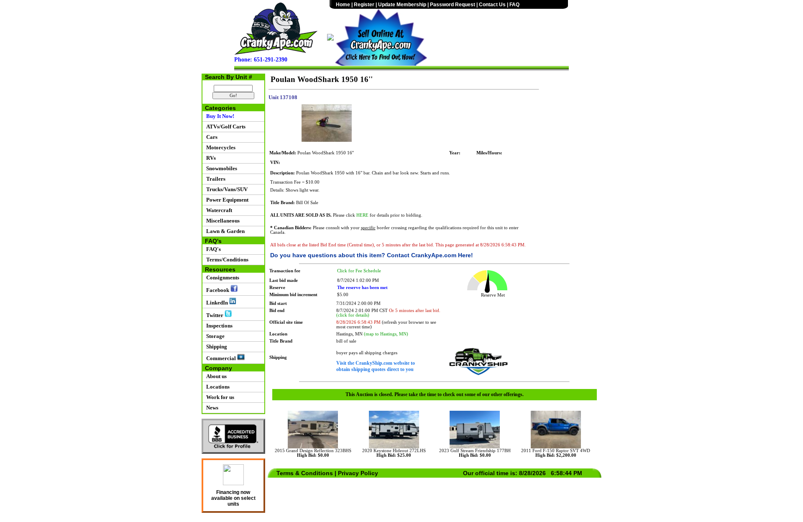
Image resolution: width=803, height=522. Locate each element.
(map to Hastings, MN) (386, 334)
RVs (210, 158)
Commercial (220, 358)
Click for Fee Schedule (359, 271)
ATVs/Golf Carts (225, 126)
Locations (217, 387)
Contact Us (492, 5)
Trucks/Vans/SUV (226, 189)
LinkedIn (216, 302)
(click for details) (352, 315)
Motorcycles (219, 147)
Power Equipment (226, 200)
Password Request (452, 5)
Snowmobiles (220, 168)
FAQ (514, 5)
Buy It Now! (219, 116)
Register (364, 5)
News (211, 407)
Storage (214, 336)
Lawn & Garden (224, 231)
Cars (210, 137)
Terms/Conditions (226, 259)
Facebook (217, 290)
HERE (362, 215)
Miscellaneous (222, 221)
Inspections (218, 325)
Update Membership (402, 5)
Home (343, 5)
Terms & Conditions (304, 473)
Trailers (214, 179)
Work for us (219, 397)
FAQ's (212, 249)
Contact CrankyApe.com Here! (430, 255)
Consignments (221, 277)
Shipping (215, 346)
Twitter (214, 315)
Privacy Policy (358, 473)
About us (215, 376)
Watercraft (218, 210)
